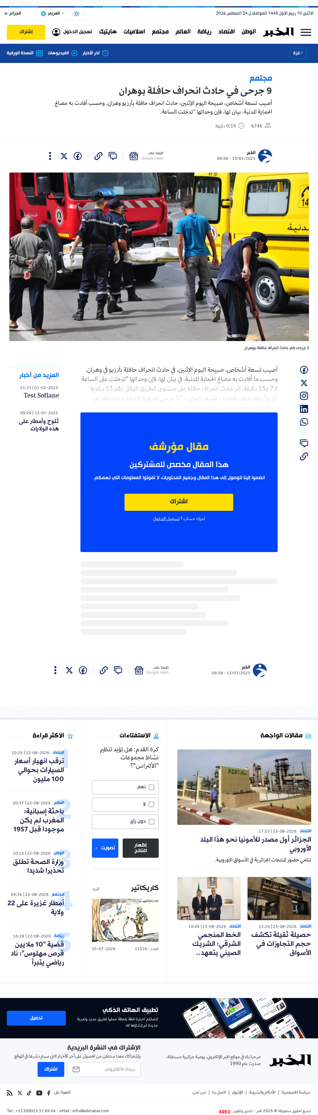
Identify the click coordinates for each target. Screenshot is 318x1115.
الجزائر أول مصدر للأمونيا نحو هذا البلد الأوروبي (255, 844)
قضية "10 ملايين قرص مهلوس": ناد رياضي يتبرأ (37, 954)
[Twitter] (19, 1093)
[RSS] (9, 1093)
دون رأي (138, 821)
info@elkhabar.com (90, 1111)
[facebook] (78, 156)
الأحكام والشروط (262, 1092)
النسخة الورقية (20, 53)
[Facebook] (48, 1093)
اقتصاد (226, 32)
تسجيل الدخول (166, 519)
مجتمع (160, 32)
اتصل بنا (219, 1092)
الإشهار (237, 1092)
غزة (296, 53)
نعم (141, 787)
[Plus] (50, 156)
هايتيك (108, 32)
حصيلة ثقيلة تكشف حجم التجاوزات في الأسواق (281, 944)
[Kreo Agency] (226, 1111)
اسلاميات (134, 32)
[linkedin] (304, 409)
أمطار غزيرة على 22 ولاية (35, 908)
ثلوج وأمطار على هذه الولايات (39, 425)
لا (144, 804)
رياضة (204, 32)
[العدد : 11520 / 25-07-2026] (125, 920)
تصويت (108, 848)
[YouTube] (39, 1093)
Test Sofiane (41, 396)
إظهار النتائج (140, 848)
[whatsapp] (304, 422)
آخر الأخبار (91, 53)
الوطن (249, 32)
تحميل (36, 1018)
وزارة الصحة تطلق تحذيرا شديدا (38, 866)
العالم (183, 32)
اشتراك (179, 502)
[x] (64, 156)
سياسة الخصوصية (296, 1092)
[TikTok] (29, 1093)
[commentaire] (113, 156)
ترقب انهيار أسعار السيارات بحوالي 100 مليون (39, 770)
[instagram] (304, 396)
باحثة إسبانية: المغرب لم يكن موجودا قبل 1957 (38, 820)
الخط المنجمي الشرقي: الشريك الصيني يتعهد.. (216, 944)
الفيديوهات (58, 53)
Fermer (306, 32)
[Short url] (98, 156)
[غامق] (84, 13)
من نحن (199, 1092)
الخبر (251, 153)
